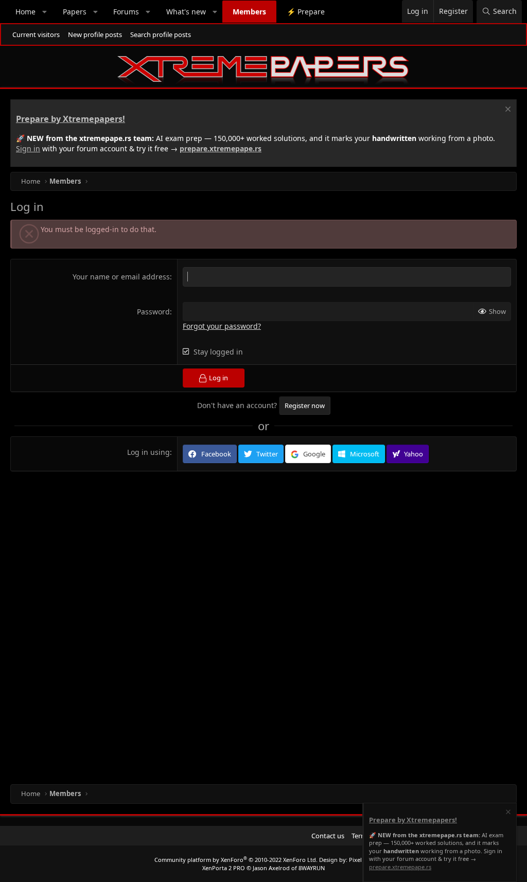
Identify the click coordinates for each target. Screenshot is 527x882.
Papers (74, 11)
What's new (186, 11)
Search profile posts (160, 34)
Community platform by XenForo (236, 859)
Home (25, 11)
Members (249, 11)
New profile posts (95, 34)
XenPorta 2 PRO (223, 868)
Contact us (327, 835)
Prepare (306, 11)
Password (153, 311)
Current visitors (36, 34)
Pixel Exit (361, 859)
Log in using (148, 452)
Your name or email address (121, 276)
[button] (44, 12)
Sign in (28, 148)
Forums (126, 11)
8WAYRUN (311, 868)
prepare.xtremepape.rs (220, 148)
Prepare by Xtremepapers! (70, 119)
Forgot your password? (222, 326)
